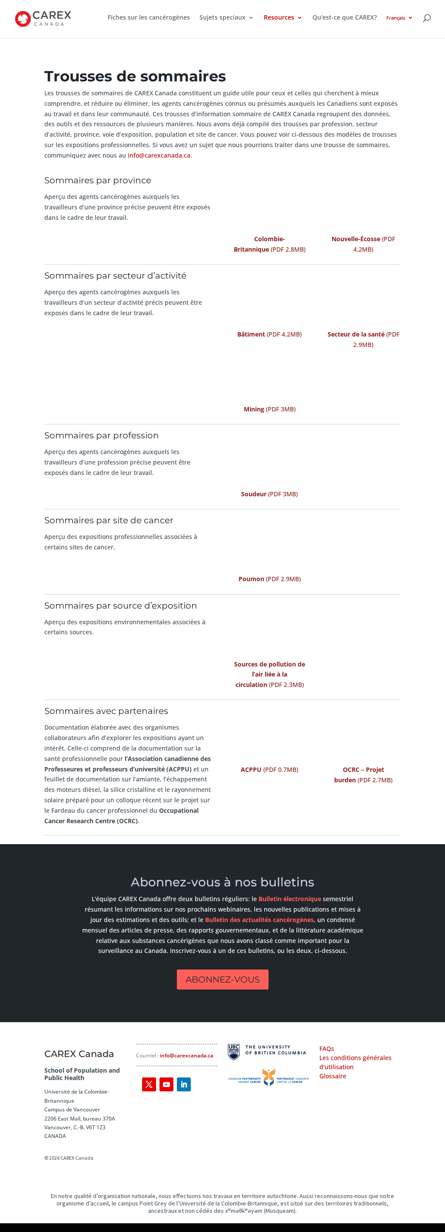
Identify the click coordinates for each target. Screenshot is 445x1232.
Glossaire (332, 1076)
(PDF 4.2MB (268, 334)
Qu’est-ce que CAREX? (344, 17)
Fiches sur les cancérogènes (149, 17)
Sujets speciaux (222, 17)
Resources (279, 17)
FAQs (326, 1048)
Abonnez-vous (223, 979)
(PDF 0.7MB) (269, 769)
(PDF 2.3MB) (269, 674)
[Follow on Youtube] (166, 1084)
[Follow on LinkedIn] (184, 1084)
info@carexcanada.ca (159, 155)
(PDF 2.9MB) (270, 579)
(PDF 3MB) (270, 409)
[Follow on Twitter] (149, 1084)
